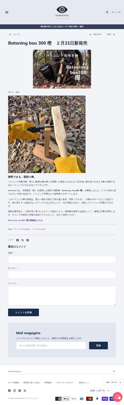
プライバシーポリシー (65, 383)
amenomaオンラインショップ (26, 398)
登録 (98, 345)
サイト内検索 (13, 383)
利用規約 (48, 383)
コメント (13, 283)
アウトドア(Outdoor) (22, 229)
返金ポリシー (84, 383)
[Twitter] (25, 390)
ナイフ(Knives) (39, 229)
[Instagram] (14, 390)
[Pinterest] (19, 390)
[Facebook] (9, 390)
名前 (11, 253)
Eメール (13, 268)
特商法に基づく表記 (32, 383)
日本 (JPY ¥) (111, 382)
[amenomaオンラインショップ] (62, 12)
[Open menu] (6, 12)
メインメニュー (15, 371)
